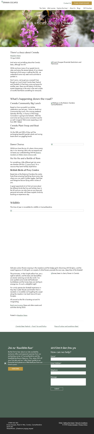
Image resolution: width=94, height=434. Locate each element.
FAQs (60, 423)
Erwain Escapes (72, 425)
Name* (53, 356)
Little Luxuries (51, 8)
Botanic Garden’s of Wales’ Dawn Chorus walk (25, 153)
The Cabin (42, 8)
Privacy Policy (83, 425)
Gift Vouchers (87, 8)
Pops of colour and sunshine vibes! (66, 326)
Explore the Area (62, 8)
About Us (72, 8)
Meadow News (15, 56)
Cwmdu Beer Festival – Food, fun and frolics (30, 326)
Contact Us (67, 3)
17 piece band (30, 164)
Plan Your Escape (81, 3)
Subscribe (15, 369)
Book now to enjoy (16, 305)
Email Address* (56, 363)
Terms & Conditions (81, 423)
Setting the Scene (69, 423)
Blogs (78, 8)
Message (54, 377)
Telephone (54, 370)
